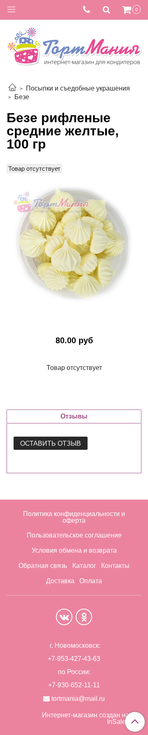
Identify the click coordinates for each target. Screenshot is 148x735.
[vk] (64, 617)
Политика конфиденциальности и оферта (74, 517)
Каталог (84, 565)
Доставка (60, 580)
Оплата (90, 580)
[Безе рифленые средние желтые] (74, 244)
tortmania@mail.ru (78, 698)
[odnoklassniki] (84, 617)
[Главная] (12, 88)
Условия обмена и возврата (74, 550)
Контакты (115, 565)
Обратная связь (42, 565)
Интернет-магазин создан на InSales (85, 718)
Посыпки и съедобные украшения (78, 88)
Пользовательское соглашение (74, 535)
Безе (21, 96)
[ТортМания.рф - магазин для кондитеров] (74, 44)
